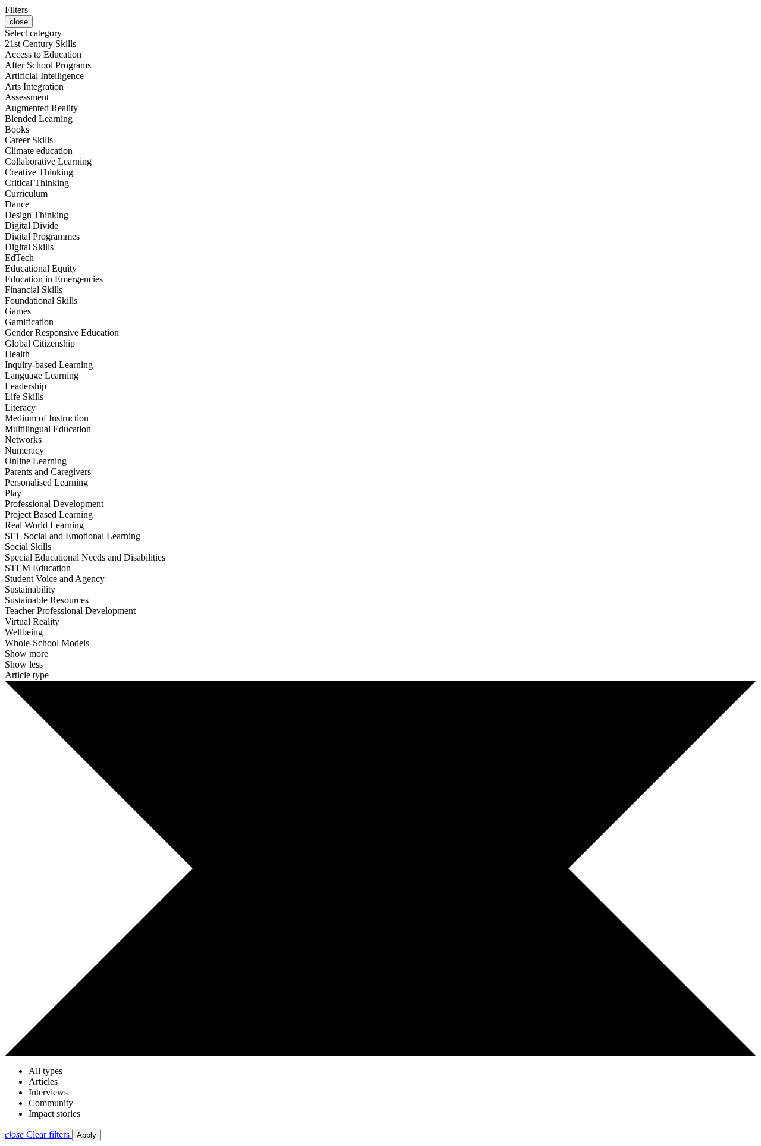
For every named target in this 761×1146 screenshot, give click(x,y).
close (19, 21)
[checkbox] (40, 44)
